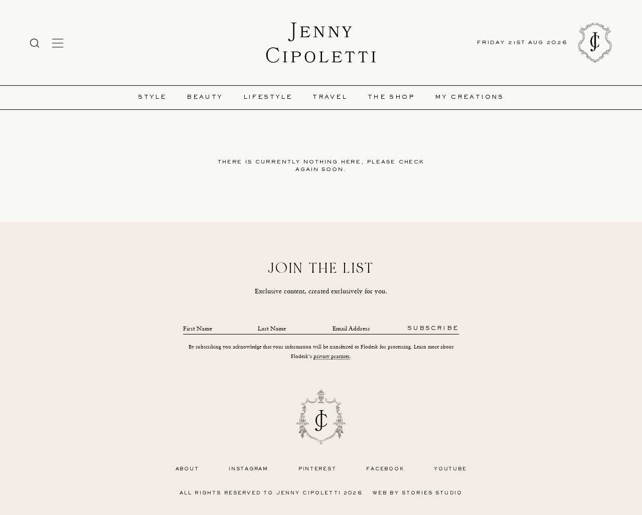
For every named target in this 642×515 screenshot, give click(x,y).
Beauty (205, 97)
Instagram (248, 469)
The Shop (391, 97)
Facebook (385, 469)
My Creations (469, 97)
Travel (329, 97)
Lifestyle (268, 97)
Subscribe (433, 328)
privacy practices (331, 356)
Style (152, 97)
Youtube (450, 469)
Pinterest (317, 469)
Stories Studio (432, 493)
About (187, 469)
